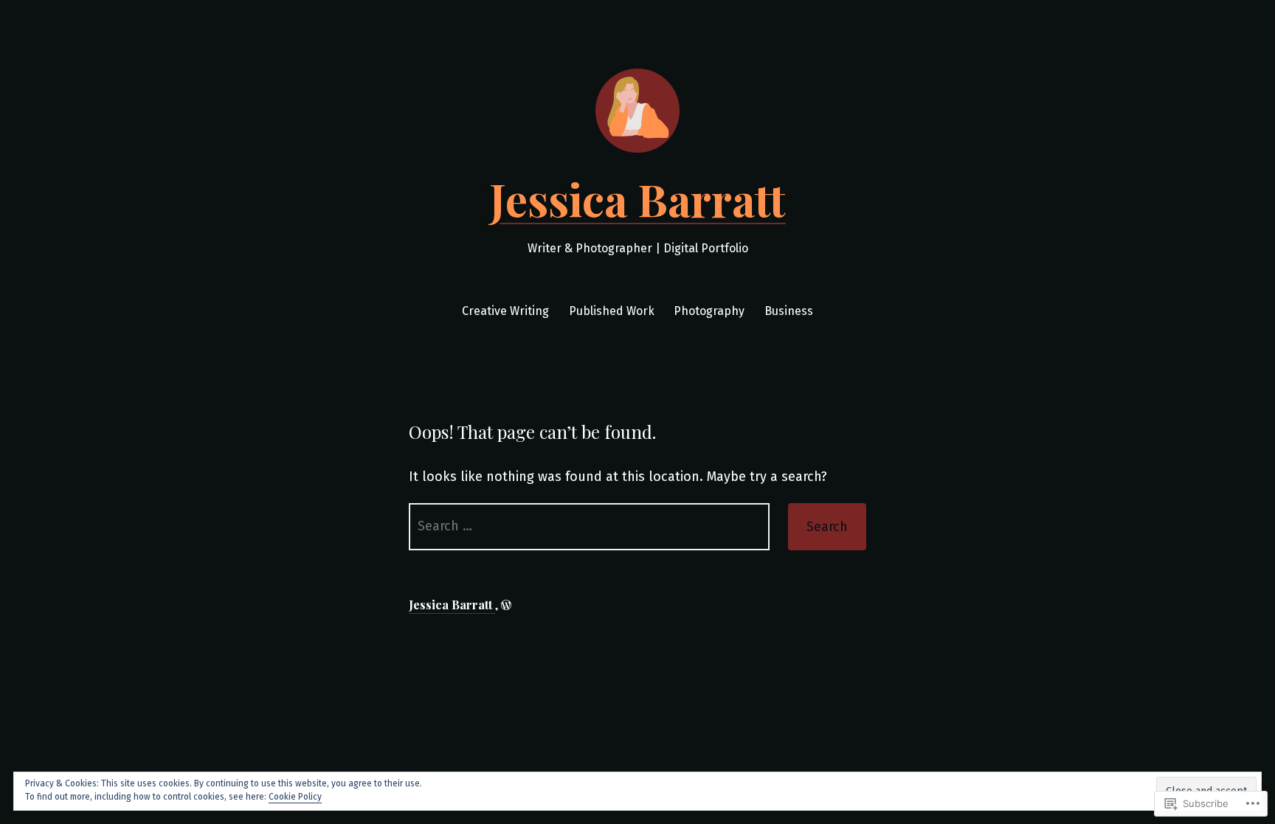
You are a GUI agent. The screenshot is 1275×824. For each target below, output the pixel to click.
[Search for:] (589, 526)
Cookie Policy (295, 797)
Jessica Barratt (637, 198)
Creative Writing (505, 311)
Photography (709, 311)
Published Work (611, 311)
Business (788, 311)
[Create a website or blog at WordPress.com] (506, 604)
